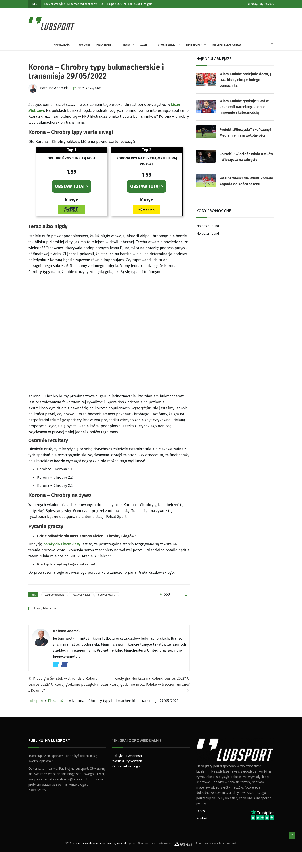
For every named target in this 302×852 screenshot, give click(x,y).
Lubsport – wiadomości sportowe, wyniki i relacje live (104, 843)
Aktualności (62, 44)
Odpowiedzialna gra (126, 766)
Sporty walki (167, 44)
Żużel (143, 44)
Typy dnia (83, 44)
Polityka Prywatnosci (127, 756)
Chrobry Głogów (55, 594)
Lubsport (36, 700)
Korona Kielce (107, 594)
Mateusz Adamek (66, 631)
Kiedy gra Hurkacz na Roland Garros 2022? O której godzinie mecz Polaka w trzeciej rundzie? (149, 681)
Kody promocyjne (54, 4)
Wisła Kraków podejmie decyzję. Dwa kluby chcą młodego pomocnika (246, 80)
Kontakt (202, 818)
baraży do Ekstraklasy (61, 544)
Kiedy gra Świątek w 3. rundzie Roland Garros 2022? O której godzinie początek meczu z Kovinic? (68, 684)
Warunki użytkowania (127, 761)
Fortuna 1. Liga (81, 594)
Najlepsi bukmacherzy (226, 44)
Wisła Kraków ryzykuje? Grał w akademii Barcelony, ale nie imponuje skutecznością (244, 107)
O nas (200, 810)
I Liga (37, 608)
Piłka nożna (104, 44)
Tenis (126, 44)
